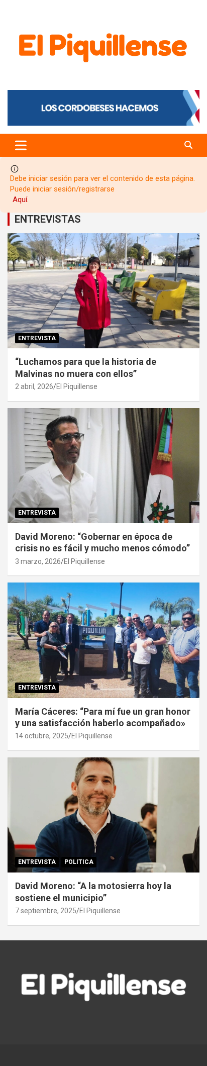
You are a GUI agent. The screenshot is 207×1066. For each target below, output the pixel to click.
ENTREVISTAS (48, 219)
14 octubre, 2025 (41, 736)
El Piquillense (76, 386)
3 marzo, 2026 (38, 561)
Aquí (20, 199)
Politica (78, 861)
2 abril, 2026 (34, 386)
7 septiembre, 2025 (45, 911)
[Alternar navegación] (21, 145)
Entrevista (37, 338)
